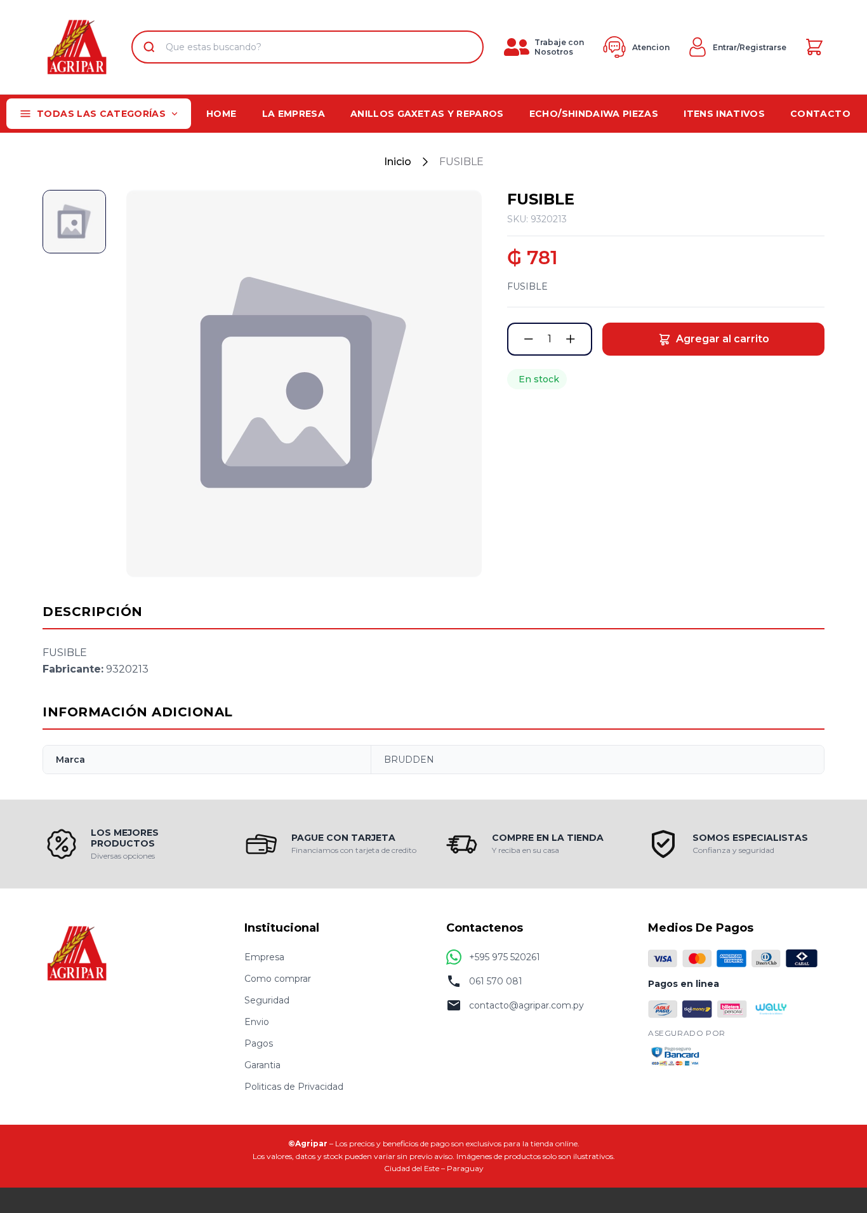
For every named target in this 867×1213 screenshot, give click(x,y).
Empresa (264, 957)
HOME (221, 113)
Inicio (397, 162)
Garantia (262, 1065)
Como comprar (277, 978)
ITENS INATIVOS (724, 113)
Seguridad (266, 1000)
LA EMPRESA (294, 113)
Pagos (258, 1043)
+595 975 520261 (504, 957)
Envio (256, 1022)
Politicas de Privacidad (293, 1086)
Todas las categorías (101, 113)
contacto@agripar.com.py (526, 1005)
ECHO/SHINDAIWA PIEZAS (593, 113)
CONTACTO (820, 113)
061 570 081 (495, 981)
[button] (528, 339)
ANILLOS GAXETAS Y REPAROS (427, 113)
